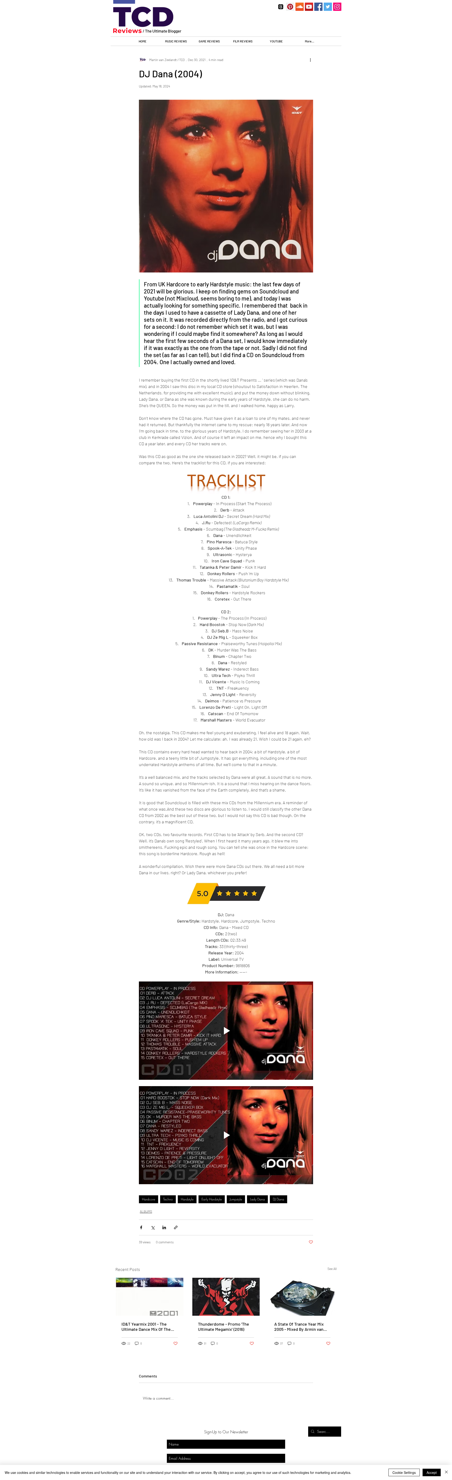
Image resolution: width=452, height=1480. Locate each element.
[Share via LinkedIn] (164, 1227)
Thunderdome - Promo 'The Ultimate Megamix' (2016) (223, 1326)
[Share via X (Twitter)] (152, 1227)
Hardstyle (187, 1199)
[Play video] (226, 1030)
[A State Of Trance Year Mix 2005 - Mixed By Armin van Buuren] (302, 1297)
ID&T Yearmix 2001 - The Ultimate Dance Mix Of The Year (146, 1326)
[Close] (446, 1472)
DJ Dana (278, 1199)
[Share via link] (176, 1227)
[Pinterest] (290, 7)
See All (332, 1269)
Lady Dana (257, 1199)
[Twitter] (328, 7)
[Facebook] (318, 7)
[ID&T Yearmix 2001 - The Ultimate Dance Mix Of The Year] (149, 1297)
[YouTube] (309, 7)
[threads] (281, 7)
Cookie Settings (404, 1472)
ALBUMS (146, 1211)
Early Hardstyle (212, 1199)
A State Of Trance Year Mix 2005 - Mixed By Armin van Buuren (299, 1326)
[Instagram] (337, 7)
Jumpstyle (236, 1199)
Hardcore (148, 1199)
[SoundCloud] (299, 7)
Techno (168, 1199)
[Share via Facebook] (141, 1227)
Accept (432, 1472)
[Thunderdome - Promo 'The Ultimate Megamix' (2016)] (226, 1297)
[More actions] (310, 59)
